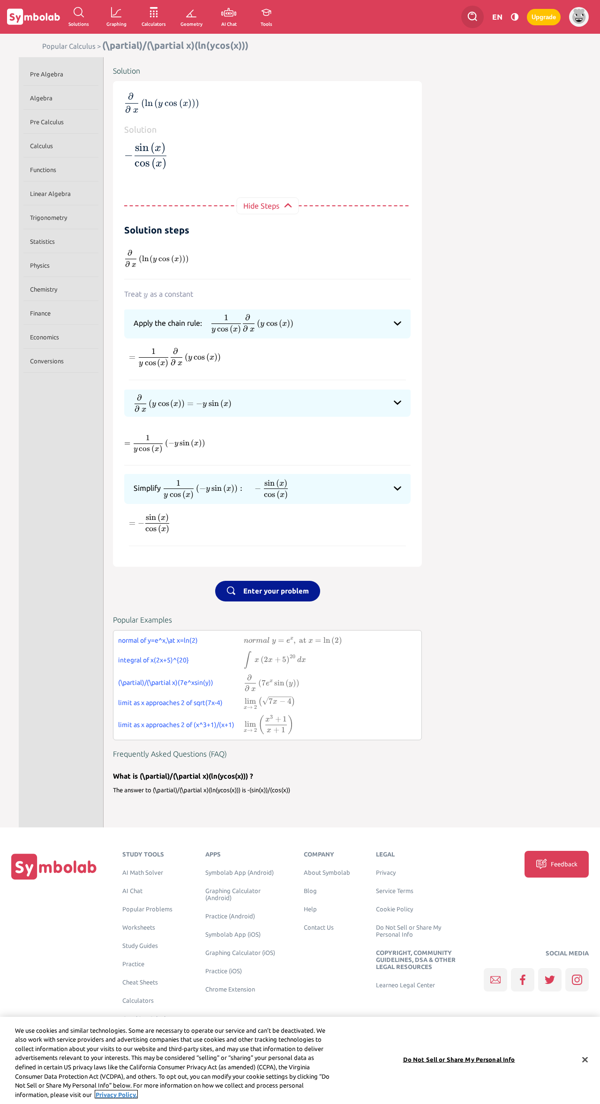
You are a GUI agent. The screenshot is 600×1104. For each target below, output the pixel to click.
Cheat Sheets (140, 982)
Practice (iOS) (223, 971)
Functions (43, 169)
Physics (40, 265)
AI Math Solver (142, 872)
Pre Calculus (47, 122)
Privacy (386, 872)
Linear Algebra (50, 193)
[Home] (54, 866)
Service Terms (394, 890)
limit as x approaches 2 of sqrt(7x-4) (170, 702)
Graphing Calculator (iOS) (240, 952)
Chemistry (43, 289)
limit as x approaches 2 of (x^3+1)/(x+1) (176, 724)
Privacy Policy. (116, 1094)
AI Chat (132, 890)
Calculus (41, 146)
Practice (133, 964)
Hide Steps (261, 206)
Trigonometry (48, 217)
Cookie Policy (394, 909)
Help (310, 909)
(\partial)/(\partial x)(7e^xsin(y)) (165, 682)
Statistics (42, 241)
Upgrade (544, 17)
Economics (44, 337)
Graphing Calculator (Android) (233, 894)
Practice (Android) (230, 916)
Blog (310, 890)
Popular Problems (147, 909)
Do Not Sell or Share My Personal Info (408, 931)
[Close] (585, 1059)
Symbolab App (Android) (239, 872)
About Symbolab (327, 872)
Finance (40, 313)
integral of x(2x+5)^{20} (153, 660)
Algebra (41, 98)
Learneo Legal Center (405, 985)
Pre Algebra (46, 74)
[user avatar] (579, 17)
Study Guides (140, 945)
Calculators (138, 1000)
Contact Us (319, 927)
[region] (300, 1060)
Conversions (47, 361)
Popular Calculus (69, 46)
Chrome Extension (230, 989)
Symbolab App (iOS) (233, 934)
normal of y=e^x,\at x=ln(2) (158, 640)
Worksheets (138, 927)
